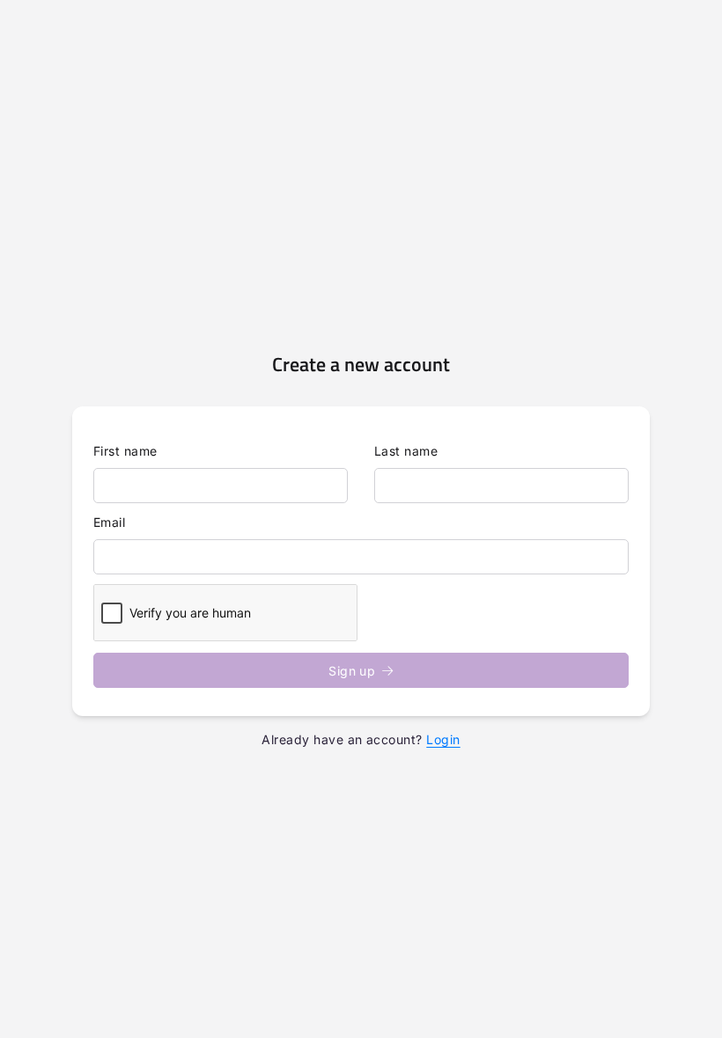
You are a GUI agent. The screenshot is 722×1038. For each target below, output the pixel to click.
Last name (406, 450)
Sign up (351, 670)
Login (443, 739)
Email (109, 522)
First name (125, 450)
